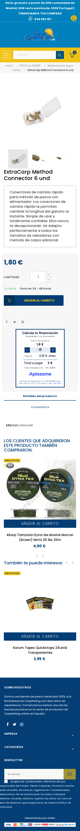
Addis (51, 818)
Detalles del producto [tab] (40, 396)
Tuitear (14, 322)
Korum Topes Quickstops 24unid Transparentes (40, 650)
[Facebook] (7, 725)
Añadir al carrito (39, 300)
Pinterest (22, 322)
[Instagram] (21, 725)
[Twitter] (14, 725)
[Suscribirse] (70, 774)
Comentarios (40, 407)
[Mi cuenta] (74, 18)
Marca (11, 425)
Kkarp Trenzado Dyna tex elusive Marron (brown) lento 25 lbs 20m (40, 537)
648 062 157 (43, 19)
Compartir (6, 322)
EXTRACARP (25, 425)
